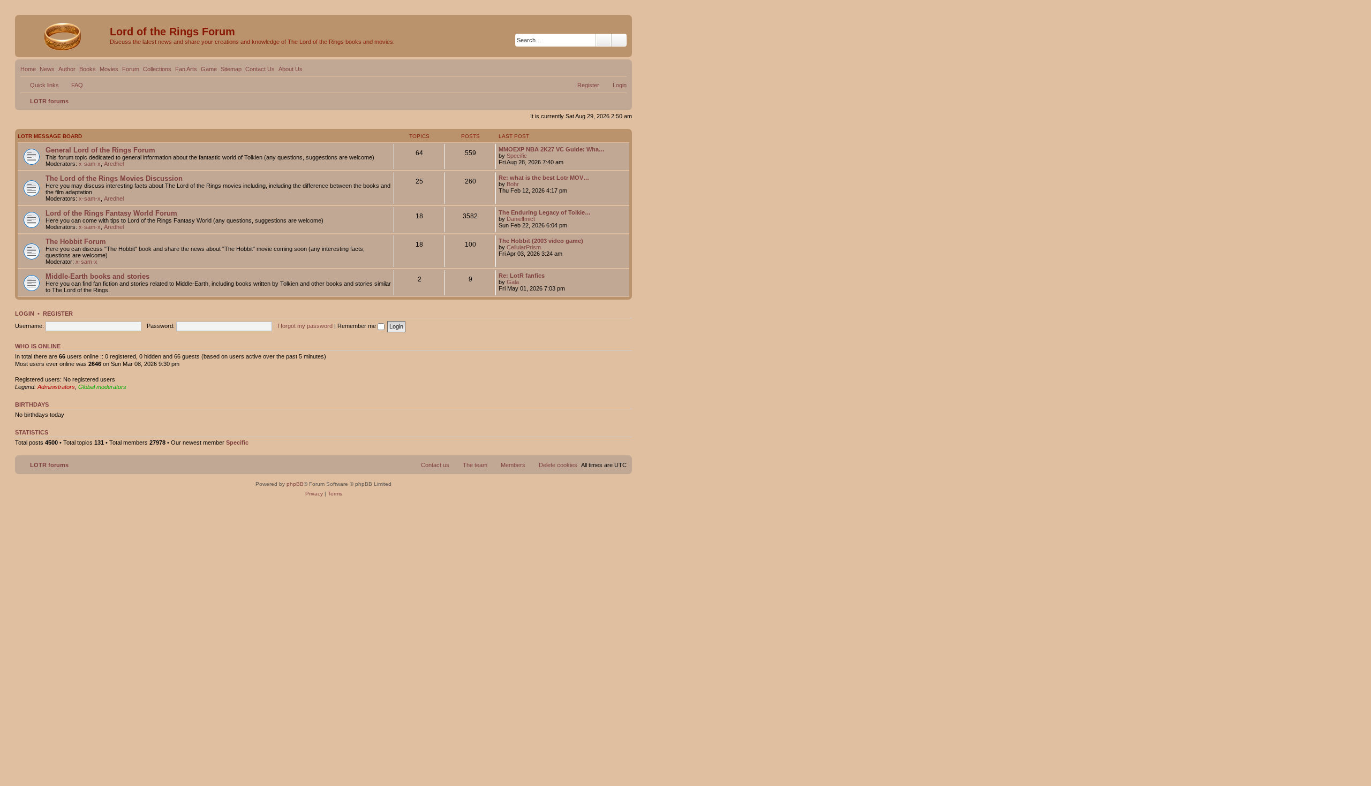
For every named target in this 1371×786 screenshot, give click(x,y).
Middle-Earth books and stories (97, 276)
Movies (109, 69)
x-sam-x (90, 164)
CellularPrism (524, 247)
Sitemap (231, 69)
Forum (130, 69)
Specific (517, 155)
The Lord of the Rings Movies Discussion (114, 178)
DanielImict (521, 219)
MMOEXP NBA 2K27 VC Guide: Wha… (552, 149)
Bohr (513, 184)
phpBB (295, 484)
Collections (157, 69)
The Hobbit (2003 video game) (541, 241)
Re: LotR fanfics (522, 275)
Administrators (56, 387)
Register (58, 313)
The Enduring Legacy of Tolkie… (545, 212)
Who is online (38, 346)
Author (67, 69)
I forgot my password (305, 326)
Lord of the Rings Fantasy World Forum (111, 213)
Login (24, 313)
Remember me (357, 326)
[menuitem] (72, 85)
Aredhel (114, 164)
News (47, 69)
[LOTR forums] (64, 35)
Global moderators (102, 387)
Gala (513, 282)
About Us (290, 69)
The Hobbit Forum (76, 242)
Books (87, 69)
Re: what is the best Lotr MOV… (544, 177)
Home (28, 69)
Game (209, 69)
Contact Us (260, 69)
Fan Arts (186, 69)
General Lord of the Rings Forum (100, 150)
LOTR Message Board (50, 136)
